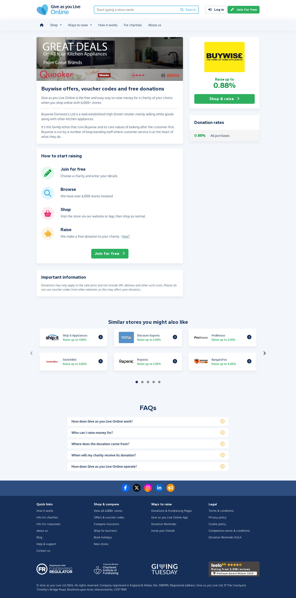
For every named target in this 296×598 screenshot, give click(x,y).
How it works (107, 25)
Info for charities (47, 517)
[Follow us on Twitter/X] (137, 490)
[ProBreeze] (249, 337)
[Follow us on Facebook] (125, 490)
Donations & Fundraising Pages (171, 510)
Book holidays (103, 537)
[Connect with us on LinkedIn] (159, 490)
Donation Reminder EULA (225, 537)
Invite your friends (163, 530)
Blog (39, 537)
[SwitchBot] (100, 362)
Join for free (247, 9)
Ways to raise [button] (78, 25)
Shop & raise (221, 99)
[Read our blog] (171, 490)
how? (126, 236)
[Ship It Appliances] (100, 337)
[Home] (41, 25)
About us (154, 25)
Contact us (43, 550)
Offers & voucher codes (109, 517)
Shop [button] (54, 25)
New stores (101, 544)
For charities (133, 25)
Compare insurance (106, 524)
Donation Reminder (163, 524)
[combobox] (136, 9)
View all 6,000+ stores (108, 510)
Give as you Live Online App (169, 517)
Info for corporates (48, 524)
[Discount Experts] (175, 337)
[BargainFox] (249, 362)
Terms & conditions (221, 510)
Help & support (46, 544)
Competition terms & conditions (229, 530)
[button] (224, 57)
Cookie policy (217, 524)
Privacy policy (217, 517)
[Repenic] (175, 362)
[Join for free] (47, 178)
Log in (219, 9)
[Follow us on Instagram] (148, 490)
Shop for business (105, 530)
